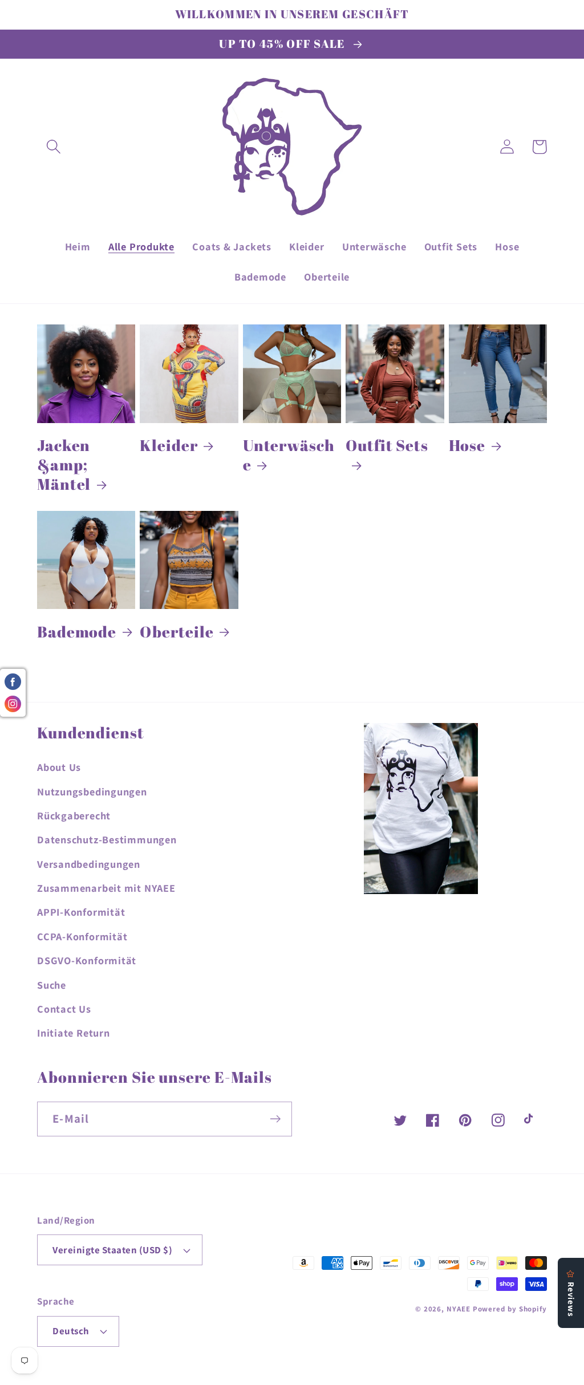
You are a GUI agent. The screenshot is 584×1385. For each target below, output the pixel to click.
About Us (59, 767)
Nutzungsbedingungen (92, 791)
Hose (467, 445)
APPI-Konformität (81, 912)
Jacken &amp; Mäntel (64, 465)
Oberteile (176, 631)
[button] (53, 147)
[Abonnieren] (275, 1119)
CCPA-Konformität (82, 936)
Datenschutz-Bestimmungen (107, 839)
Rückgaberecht (74, 815)
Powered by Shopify (510, 1309)
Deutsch (71, 1331)
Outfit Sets (387, 446)
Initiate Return (73, 1032)
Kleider (168, 445)
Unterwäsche (289, 455)
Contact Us (64, 1009)
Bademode (76, 631)
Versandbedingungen (88, 864)
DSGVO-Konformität (86, 960)
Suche (51, 985)
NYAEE (459, 1309)
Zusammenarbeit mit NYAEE (106, 888)
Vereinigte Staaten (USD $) (112, 1250)
